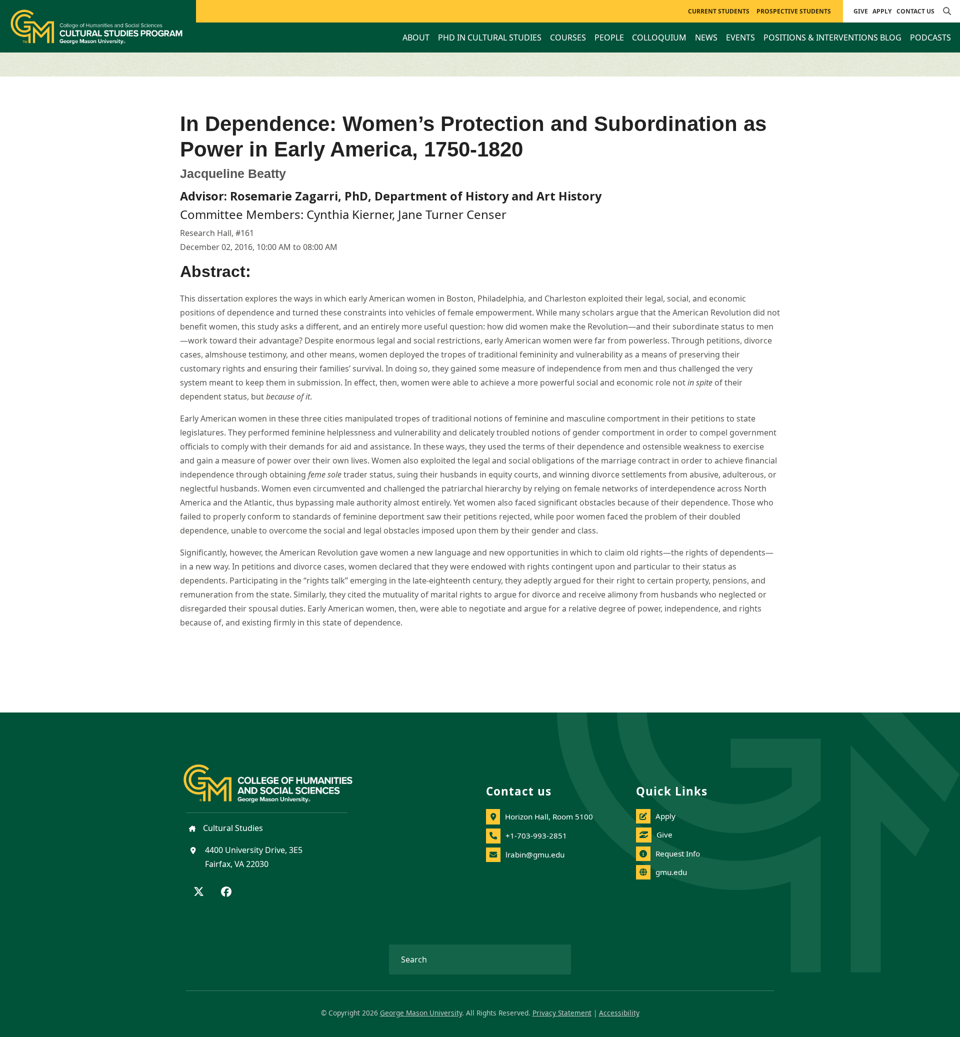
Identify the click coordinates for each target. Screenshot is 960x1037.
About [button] (416, 37)
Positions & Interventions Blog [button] (833, 37)
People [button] (609, 37)
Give (861, 11)
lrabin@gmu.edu (535, 855)
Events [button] (740, 37)
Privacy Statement (562, 1013)
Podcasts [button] (930, 37)
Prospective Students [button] (793, 11)
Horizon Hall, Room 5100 (549, 817)
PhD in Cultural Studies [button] (490, 37)
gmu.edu (671, 872)
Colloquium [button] (659, 37)
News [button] (706, 37)
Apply (882, 11)
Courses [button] (568, 37)
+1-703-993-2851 (536, 835)
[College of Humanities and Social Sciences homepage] (278, 778)
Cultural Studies (232, 828)
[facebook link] (226, 892)
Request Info (678, 853)
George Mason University (421, 1013)
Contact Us (915, 11)
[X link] (198, 892)
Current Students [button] (719, 11)
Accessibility (619, 1013)
